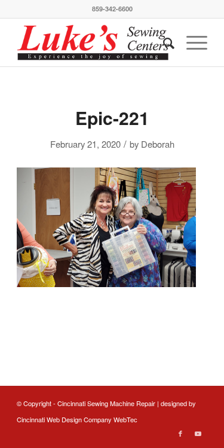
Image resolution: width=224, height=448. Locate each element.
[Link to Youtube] (198, 433)
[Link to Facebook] (180, 433)
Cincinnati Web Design (49, 419)
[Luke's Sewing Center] (93, 42)
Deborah (157, 144)
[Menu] (190, 42)
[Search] (162, 42)
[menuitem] (162, 42)
